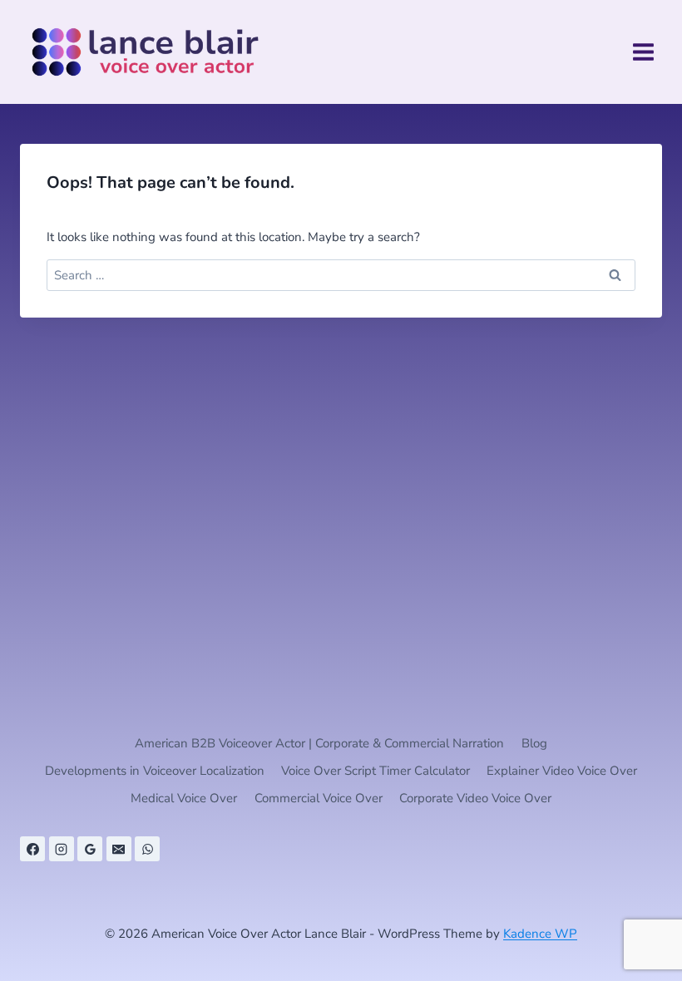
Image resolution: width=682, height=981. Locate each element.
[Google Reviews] (89, 848)
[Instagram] (61, 848)
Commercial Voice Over (319, 798)
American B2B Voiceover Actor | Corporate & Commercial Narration (319, 743)
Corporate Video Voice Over (475, 798)
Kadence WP (540, 933)
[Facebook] (32, 848)
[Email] (118, 848)
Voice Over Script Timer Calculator (375, 770)
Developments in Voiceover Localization (154, 770)
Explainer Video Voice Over (562, 770)
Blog (534, 743)
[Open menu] (643, 51)
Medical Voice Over (184, 798)
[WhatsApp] (147, 848)
